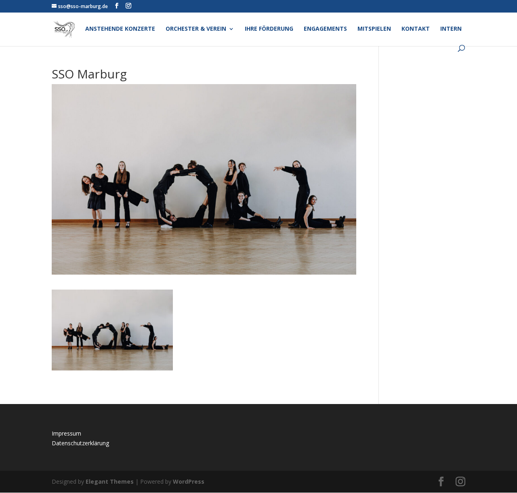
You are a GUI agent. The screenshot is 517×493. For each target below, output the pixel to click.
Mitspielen (374, 29)
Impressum (66, 433)
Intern (451, 29)
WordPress (188, 481)
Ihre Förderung (269, 29)
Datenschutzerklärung (80, 443)
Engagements (325, 29)
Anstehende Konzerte (120, 29)
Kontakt (415, 29)
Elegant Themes (110, 481)
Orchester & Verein (196, 29)
